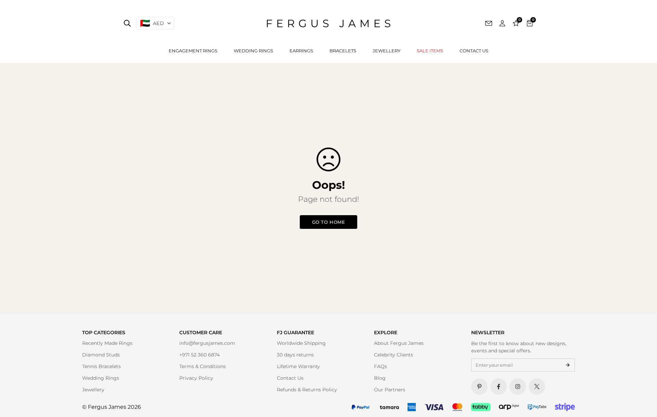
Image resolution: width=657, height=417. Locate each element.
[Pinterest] (479, 386)
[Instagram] (518, 386)
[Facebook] (498, 386)
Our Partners (389, 390)
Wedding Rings (253, 50)
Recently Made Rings (107, 343)
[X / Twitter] (537, 386)
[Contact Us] (488, 23)
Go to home (328, 222)
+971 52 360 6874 (199, 355)
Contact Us (474, 50)
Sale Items (430, 50)
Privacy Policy (196, 378)
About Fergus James (399, 343)
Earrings (301, 50)
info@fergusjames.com (207, 343)
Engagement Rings (193, 50)
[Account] (502, 23)
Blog (380, 378)
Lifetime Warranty (298, 366)
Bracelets (343, 50)
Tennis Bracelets (101, 366)
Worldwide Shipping (301, 343)
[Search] (127, 23)
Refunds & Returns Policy (307, 390)
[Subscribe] (568, 365)
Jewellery (386, 50)
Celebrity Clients (393, 355)
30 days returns (295, 355)
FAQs (380, 366)
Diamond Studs (101, 355)
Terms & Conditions (202, 366)
